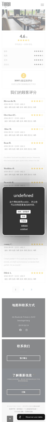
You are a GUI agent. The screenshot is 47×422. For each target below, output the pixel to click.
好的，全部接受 (23, 212)
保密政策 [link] (24, 226)
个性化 (23, 221)
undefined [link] (24, 229)
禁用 (23, 216)
